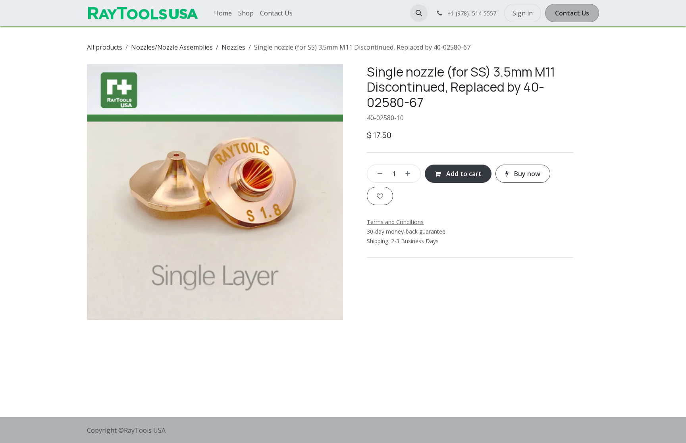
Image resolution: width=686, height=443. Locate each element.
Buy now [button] (526, 173)
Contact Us (572, 13)
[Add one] (410, 173)
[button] (419, 13)
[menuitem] (223, 13)
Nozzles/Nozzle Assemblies (172, 47)
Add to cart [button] (463, 173)
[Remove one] (377, 173)
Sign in (523, 13)
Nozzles (233, 47)
